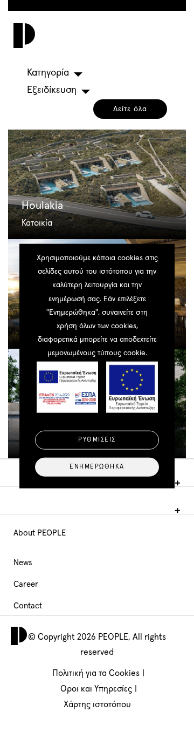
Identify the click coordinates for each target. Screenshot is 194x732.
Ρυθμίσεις (97, 440)
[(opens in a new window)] (97, 184)
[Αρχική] (21, 35)
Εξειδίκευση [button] (52, 90)
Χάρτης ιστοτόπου (97, 704)
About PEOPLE (39, 533)
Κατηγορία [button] (48, 73)
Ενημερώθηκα (97, 467)
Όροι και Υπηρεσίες (96, 688)
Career (25, 584)
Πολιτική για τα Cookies (96, 673)
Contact (27, 606)
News (22, 563)
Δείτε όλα (130, 109)
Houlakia (42, 205)
